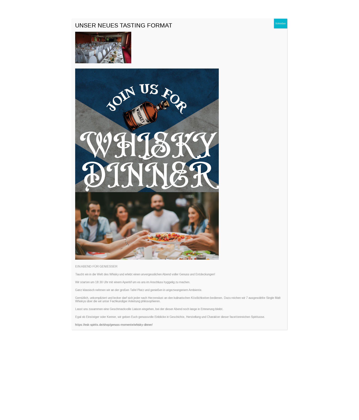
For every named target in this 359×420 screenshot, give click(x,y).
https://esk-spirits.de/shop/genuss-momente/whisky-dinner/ (114, 324)
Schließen (280, 23)
